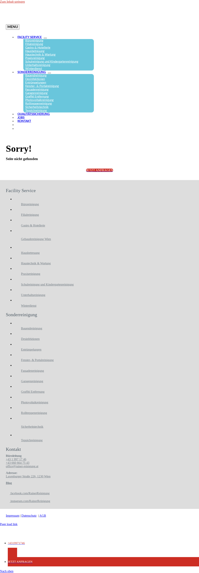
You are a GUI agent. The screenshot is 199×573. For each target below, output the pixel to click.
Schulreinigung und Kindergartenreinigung (47, 284)
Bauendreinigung (31, 328)
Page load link (8, 524)
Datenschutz (29, 515)
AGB (42, 515)
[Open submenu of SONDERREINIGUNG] (49, 73)
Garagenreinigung (32, 381)
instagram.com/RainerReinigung (30, 501)
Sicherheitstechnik (32, 426)
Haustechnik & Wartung (36, 263)
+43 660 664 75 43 (17, 462)
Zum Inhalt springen (12, 1)
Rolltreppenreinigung (34, 413)
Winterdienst (28, 305)
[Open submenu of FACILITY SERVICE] (45, 38)
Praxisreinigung (30, 273)
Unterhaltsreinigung (33, 295)
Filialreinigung (30, 214)
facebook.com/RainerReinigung (30, 493)
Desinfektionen (30, 338)
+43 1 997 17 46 (16, 459)
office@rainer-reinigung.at (22, 466)
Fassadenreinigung (32, 370)
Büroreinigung (30, 204)
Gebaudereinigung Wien (36, 239)
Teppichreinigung (32, 440)
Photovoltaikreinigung (34, 402)
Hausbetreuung (30, 252)
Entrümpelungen (31, 349)
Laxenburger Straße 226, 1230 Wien (28, 476)
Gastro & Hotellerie (33, 225)
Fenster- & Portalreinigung (37, 360)
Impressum (12, 515)
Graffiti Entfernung (33, 391)
